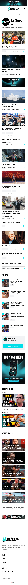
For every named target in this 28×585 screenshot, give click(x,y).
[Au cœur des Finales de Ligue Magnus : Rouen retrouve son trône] (13, 37)
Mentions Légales (10, 576)
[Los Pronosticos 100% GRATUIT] (13, 3)
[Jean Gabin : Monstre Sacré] (13, 237)
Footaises (4, 142)
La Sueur (14, 14)
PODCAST (4, 562)
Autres (3, 559)
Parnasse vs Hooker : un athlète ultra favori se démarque (16, 281)
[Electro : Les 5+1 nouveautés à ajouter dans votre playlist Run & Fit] (13, 203)
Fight (3, 132)
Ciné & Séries (5, 74)
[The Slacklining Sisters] (13, 155)
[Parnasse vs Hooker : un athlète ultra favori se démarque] (5, 283)
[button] (3, 9)
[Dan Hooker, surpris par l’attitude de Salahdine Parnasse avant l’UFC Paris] (5, 305)
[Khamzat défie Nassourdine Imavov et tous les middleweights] (5, 294)
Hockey (4, 51)
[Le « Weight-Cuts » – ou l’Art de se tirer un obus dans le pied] (13, 119)
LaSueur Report (9, 132)
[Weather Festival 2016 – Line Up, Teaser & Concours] (13, 96)
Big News (13, 319)
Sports (3, 167)
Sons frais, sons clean (7, 216)
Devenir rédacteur (6, 578)
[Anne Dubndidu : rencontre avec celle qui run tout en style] (13, 177)
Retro (9, 142)
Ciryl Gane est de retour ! (16, 325)
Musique (4, 109)
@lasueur (11, 338)
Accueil (3, 14)
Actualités (9, 14)
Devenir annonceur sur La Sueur (13, 508)
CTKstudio (15, 582)
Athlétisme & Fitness (6, 191)
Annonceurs (17, 576)
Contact (3, 576)
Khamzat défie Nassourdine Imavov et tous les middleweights (17, 292)
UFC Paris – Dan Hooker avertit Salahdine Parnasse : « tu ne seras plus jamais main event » (17, 315)
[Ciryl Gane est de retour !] (5, 328)
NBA (3, 226)
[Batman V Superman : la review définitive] (13, 61)
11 (24, 74)
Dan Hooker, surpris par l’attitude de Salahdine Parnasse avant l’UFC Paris (17, 304)
